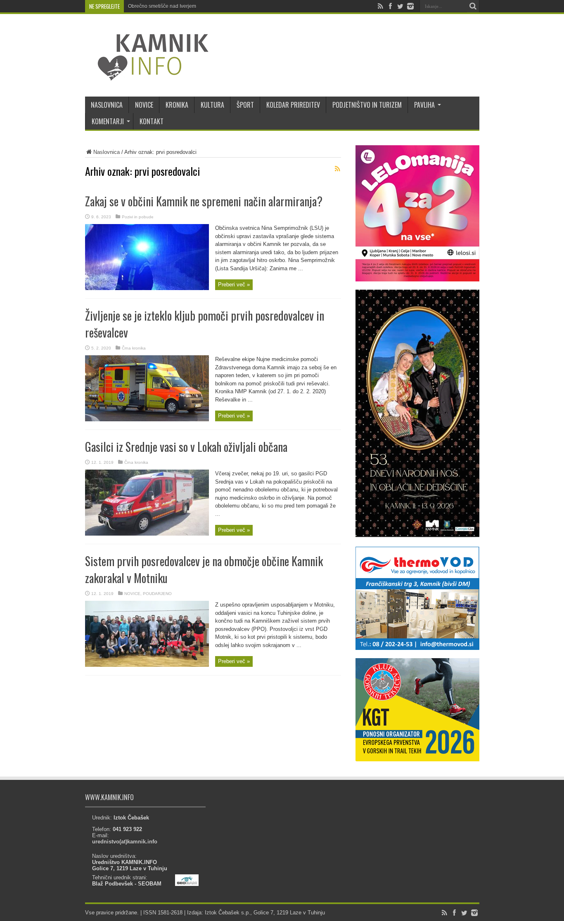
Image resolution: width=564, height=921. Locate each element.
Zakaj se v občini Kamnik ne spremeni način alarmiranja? (203, 201)
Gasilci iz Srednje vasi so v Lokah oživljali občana (186, 446)
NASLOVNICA (107, 105)
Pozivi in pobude (138, 217)
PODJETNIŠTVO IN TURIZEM (367, 105)
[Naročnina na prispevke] (337, 168)
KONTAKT (152, 121)
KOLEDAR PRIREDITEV (293, 105)
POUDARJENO (157, 593)
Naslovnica (106, 152)
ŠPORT (245, 105)
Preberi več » (234, 284)
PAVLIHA (424, 105)
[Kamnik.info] (147, 76)
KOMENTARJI (108, 121)
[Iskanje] (473, 6)
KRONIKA (177, 105)
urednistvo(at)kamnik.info (124, 841)
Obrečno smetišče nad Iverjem (162, 6)
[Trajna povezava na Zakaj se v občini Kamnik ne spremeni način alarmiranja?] (147, 288)
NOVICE (144, 105)
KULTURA (212, 105)
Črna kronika (134, 348)
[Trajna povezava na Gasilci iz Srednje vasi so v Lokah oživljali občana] (147, 534)
